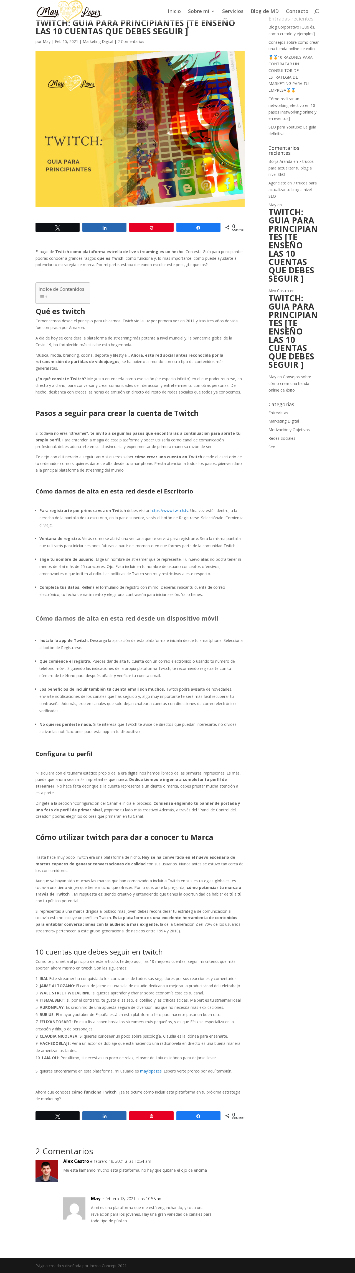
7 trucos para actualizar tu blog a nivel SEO (291, 168)
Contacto (297, 11)
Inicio (174, 11)
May (46, 41)
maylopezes (151, 1071)
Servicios (233, 11)
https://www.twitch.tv (169, 510)
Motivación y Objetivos (289, 429)
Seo (271, 446)
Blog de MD (265, 11)
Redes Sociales (281, 438)
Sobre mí (198, 11)
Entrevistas (278, 412)
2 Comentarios (131, 41)
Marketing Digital (98, 41)
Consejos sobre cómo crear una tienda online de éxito (289, 383)
